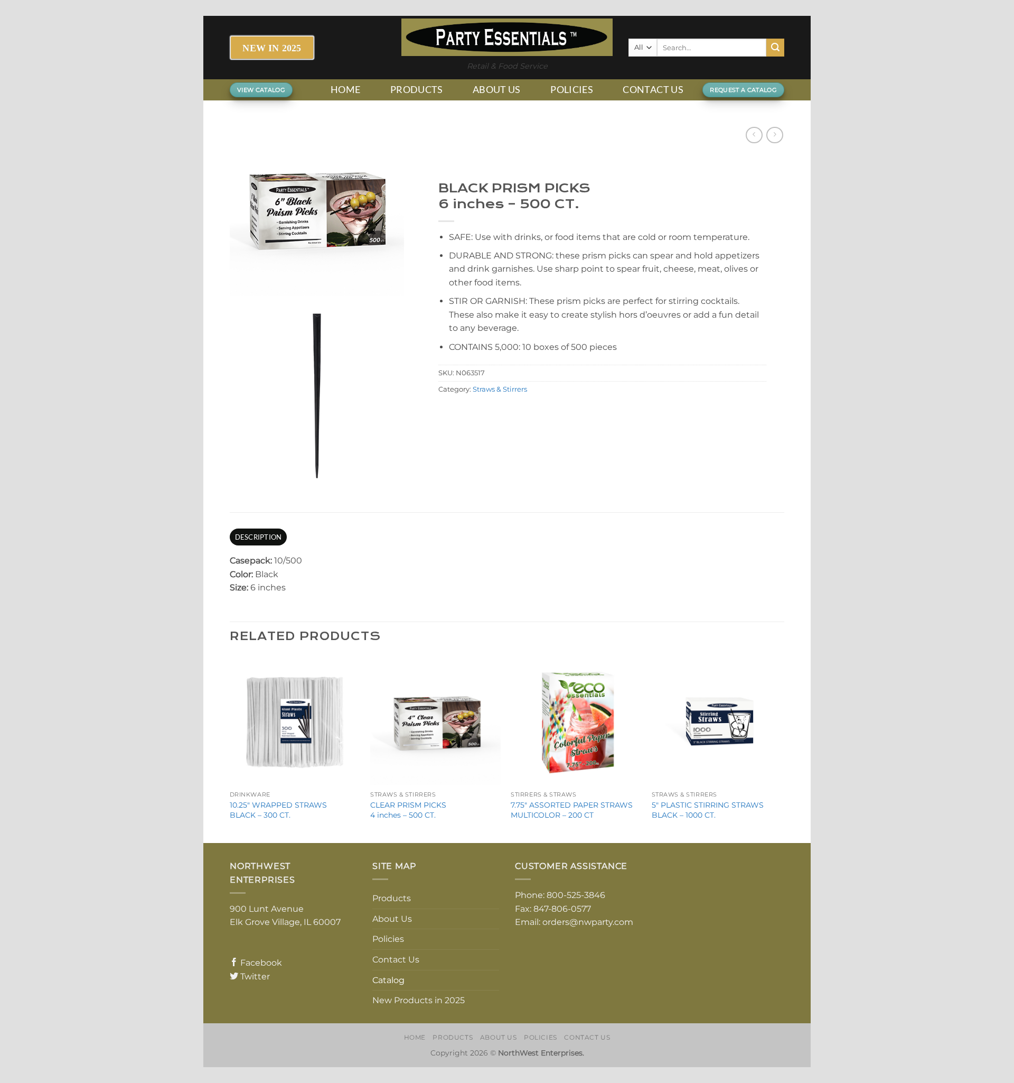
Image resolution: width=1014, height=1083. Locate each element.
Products (416, 89)
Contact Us (653, 89)
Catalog (388, 980)
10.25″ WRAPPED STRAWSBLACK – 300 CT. (278, 810)
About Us (497, 89)
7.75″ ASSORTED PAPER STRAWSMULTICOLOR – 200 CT (572, 810)
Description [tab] (258, 537)
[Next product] (754, 135)
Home (345, 89)
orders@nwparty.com (587, 922)
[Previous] (230, 749)
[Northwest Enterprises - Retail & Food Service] (507, 37)
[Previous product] (774, 135)
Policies (571, 89)
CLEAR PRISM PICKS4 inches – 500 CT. (408, 810)
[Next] (781, 749)
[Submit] (775, 48)
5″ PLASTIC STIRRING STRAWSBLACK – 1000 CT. (708, 810)
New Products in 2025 (418, 1000)
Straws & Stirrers (500, 389)
